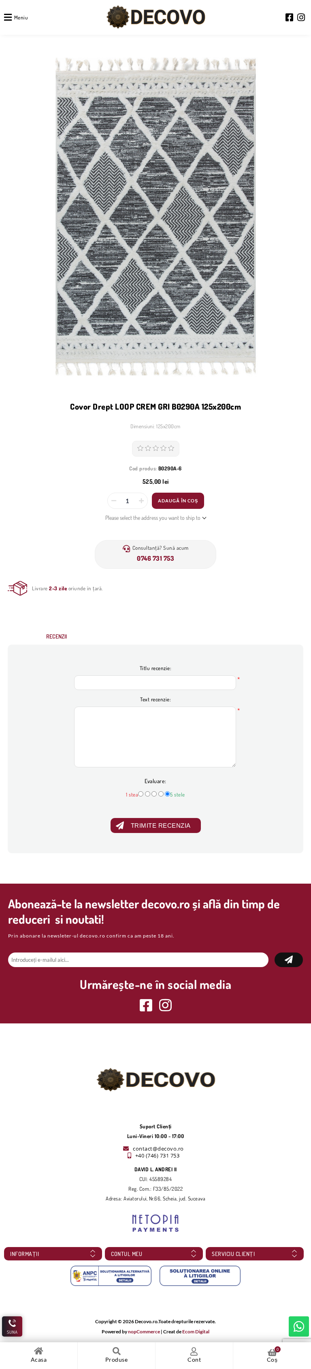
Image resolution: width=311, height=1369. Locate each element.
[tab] (56, 636)
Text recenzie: (155, 699)
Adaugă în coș (178, 500)
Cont (194, 1359)
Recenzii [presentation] (56, 636)
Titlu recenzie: (156, 668)
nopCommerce (144, 1331)
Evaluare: (155, 780)
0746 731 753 (155, 558)
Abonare (289, 960)
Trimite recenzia (161, 825)
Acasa (39, 1359)
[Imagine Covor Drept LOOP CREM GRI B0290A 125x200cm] (155, 216)
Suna (12, 1332)
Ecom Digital (195, 1331)
